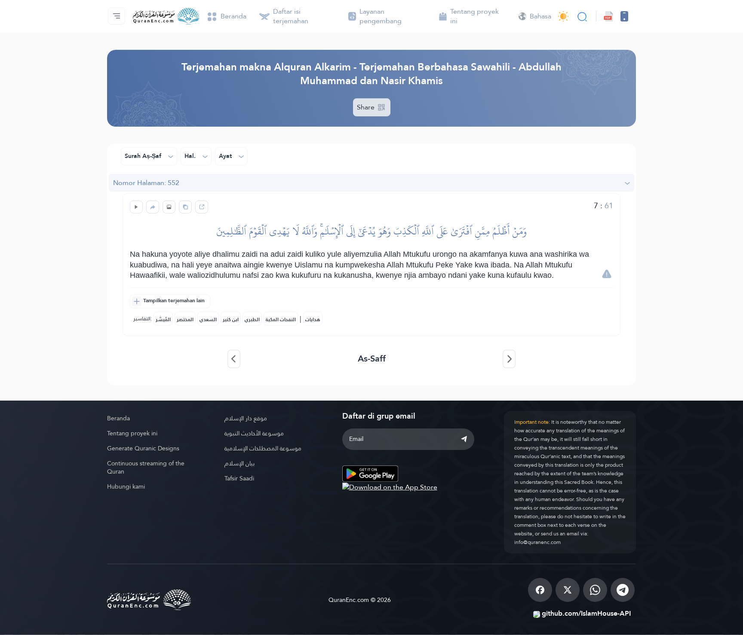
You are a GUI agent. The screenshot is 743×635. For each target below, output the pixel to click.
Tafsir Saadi (239, 478)
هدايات (312, 319)
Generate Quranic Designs (143, 448)
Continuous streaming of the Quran (145, 467)
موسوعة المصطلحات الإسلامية (262, 448)
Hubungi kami (126, 486)
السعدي (208, 319)
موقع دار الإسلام (245, 418)
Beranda (118, 418)
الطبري (252, 319)
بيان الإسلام (239, 463)
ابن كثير (231, 319)
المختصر (185, 319)
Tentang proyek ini (132, 433)
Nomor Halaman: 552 (146, 182)
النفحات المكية (281, 319)
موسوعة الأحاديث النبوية (254, 433)
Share (366, 107)
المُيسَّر (163, 319)
